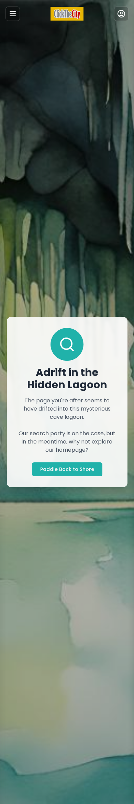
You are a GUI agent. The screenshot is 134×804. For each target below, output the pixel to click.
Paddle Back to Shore (67, 469)
